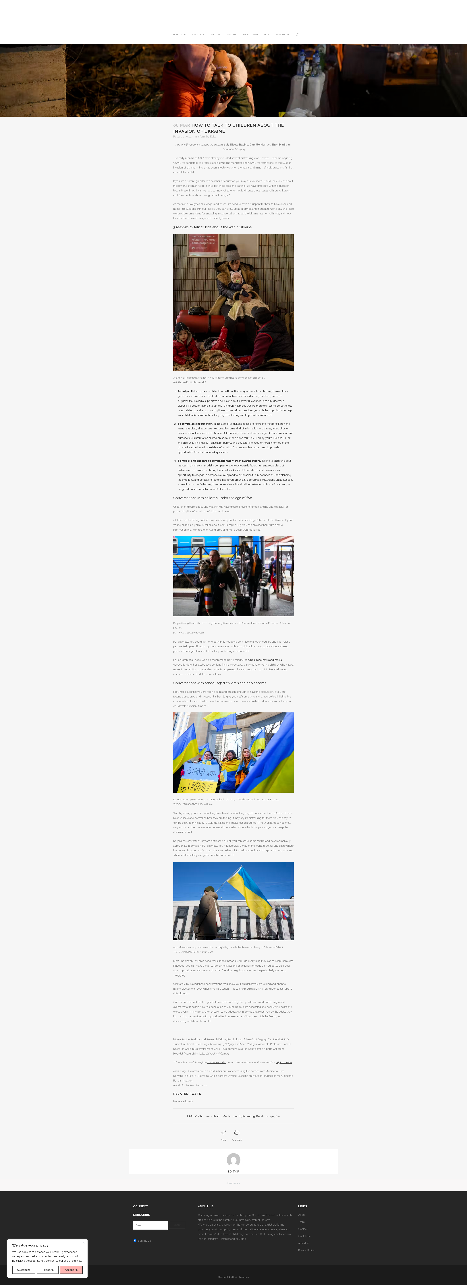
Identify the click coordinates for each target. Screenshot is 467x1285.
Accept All (71, 1269)
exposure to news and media (265, 659)
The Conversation (216, 1062)
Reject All (48, 1269)
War (278, 1116)
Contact (302, 1229)
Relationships (265, 1116)
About (301, 1214)
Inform (202, 136)
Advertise (303, 1243)
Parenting (248, 1116)
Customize (23, 1269)
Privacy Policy (306, 1250)
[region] (47, 1258)
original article (284, 1062)
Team (301, 1221)
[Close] (84, 1242)
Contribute (304, 1236)
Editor (213, 136)
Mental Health (232, 1116)
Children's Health (209, 1116)
